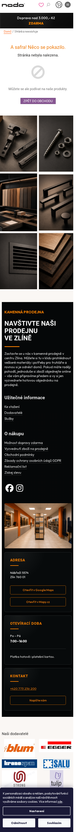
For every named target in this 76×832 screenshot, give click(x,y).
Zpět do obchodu (38, 101)
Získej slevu (12, 472)
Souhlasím (54, 823)
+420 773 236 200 (23, 688)
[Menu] (67, 4)
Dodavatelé (13, 413)
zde (60, 801)
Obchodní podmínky (19, 455)
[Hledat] (48, 4)
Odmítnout (19, 823)
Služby (9, 418)
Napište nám (38, 700)
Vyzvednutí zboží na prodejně (26, 449)
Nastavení (36, 811)
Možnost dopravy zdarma (23, 443)
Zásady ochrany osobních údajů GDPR (32, 460)
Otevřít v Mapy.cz (38, 602)
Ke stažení (12, 407)
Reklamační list (15, 466)
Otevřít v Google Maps (38, 590)
